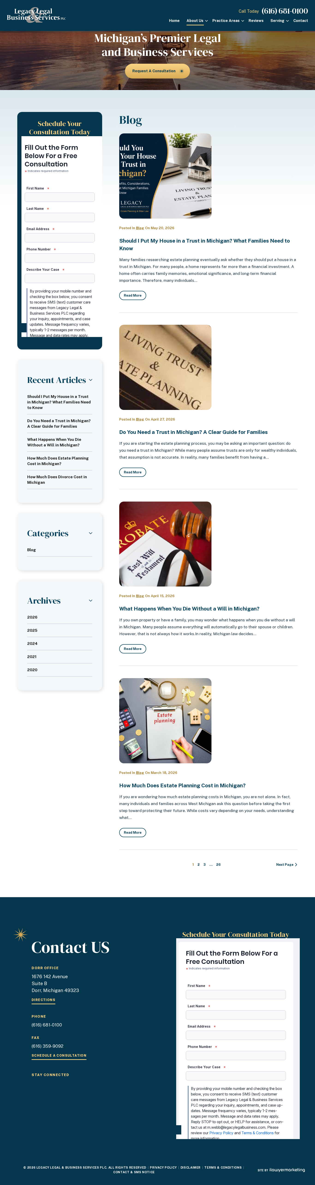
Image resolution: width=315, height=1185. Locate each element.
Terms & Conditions (223, 1167)
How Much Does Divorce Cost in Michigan (57, 480)
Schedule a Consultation (59, 1055)
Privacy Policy (163, 1167)
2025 (32, 630)
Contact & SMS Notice (134, 1172)
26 (218, 864)
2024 (32, 643)
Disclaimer (191, 1167)
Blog (140, 228)
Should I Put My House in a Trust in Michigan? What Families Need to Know (59, 402)
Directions (43, 1000)
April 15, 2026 (163, 596)
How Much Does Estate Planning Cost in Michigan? (182, 785)
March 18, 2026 (164, 773)
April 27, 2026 (163, 419)
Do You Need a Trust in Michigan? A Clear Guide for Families (193, 432)
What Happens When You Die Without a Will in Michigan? (189, 608)
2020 (32, 670)
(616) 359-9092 (47, 1046)
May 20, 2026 (162, 228)
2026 (32, 617)
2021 (31, 656)
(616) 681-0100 (285, 11)
